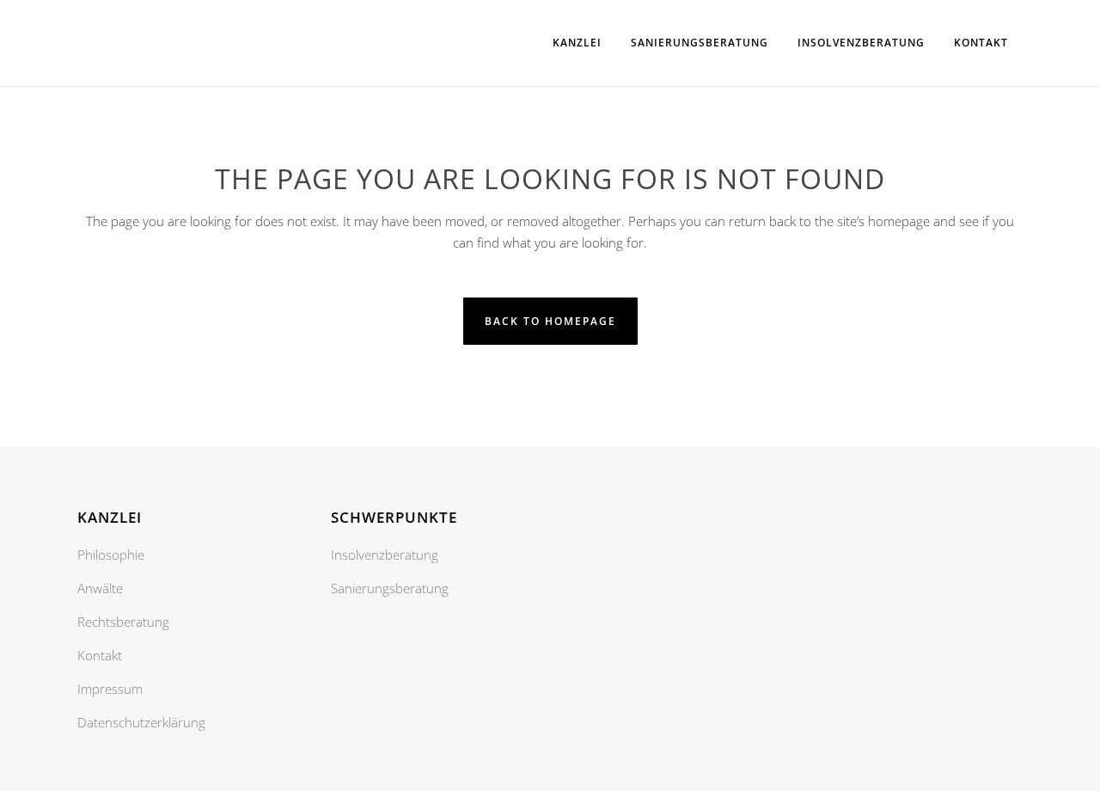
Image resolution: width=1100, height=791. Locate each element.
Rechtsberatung (123, 621)
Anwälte (100, 588)
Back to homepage (550, 321)
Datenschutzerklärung (141, 722)
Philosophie (110, 554)
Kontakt (99, 655)
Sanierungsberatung (390, 588)
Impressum (110, 688)
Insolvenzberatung (384, 554)
